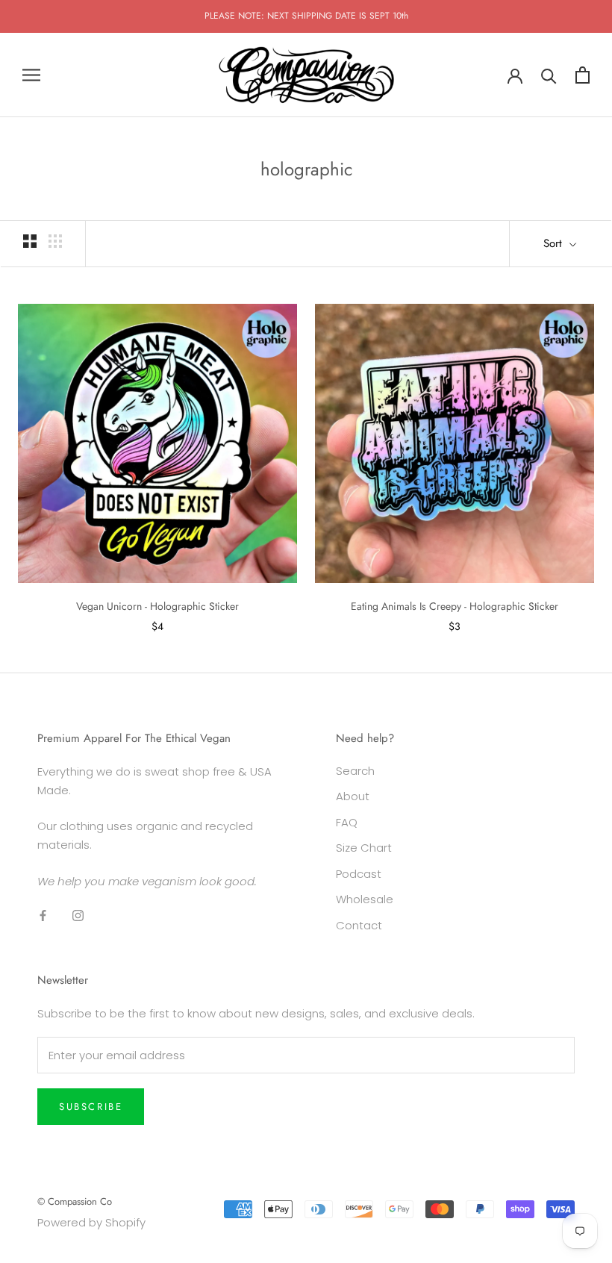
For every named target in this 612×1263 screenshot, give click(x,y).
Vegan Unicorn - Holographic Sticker (157, 606)
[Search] (549, 75)
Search (355, 771)
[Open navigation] (31, 74)
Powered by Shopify (91, 1222)
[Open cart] (582, 75)
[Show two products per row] (30, 241)
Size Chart (364, 847)
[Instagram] (78, 915)
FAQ (346, 822)
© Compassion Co (74, 1201)
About (352, 796)
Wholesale (364, 899)
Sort (554, 243)
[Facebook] (43, 915)
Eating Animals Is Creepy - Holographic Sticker (454, 606)
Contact (359, 925)
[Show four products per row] (55, 241)
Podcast (358, 874)
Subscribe (90, 1107)
